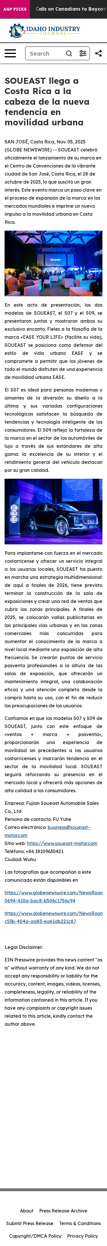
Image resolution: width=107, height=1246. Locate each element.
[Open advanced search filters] (83, 53)
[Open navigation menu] (10, 53)
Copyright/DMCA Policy (35, 1236)
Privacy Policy (82, 1236)
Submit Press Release (29, 1223)
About (26, 1211)
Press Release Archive (63, 1211)
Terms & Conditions (80, 1223)
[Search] (69, 53)
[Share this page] (98, 53)
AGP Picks (15, 9)
